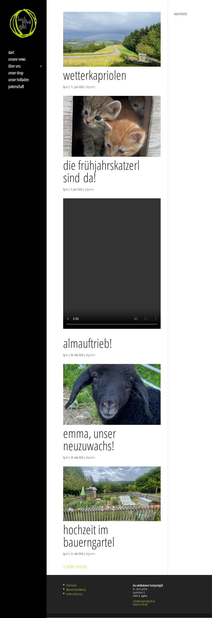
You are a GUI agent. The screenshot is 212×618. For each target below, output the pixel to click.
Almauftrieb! (87, 343)
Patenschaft (16, 87)
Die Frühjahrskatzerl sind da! (101, 171)
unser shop (15, 73)
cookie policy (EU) (74, 594)
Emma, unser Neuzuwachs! (89, 439)
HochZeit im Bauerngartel (88, 535)
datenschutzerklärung (76, 589)
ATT (67, 87)
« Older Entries (75, 566)
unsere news (16, 60)
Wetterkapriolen (94, 74)
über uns (14, 67)
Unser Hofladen (18, 80)
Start (11, 53)
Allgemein (90, 87)
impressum (71, 585)
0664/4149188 (140, 604)
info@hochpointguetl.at (144, 601)
